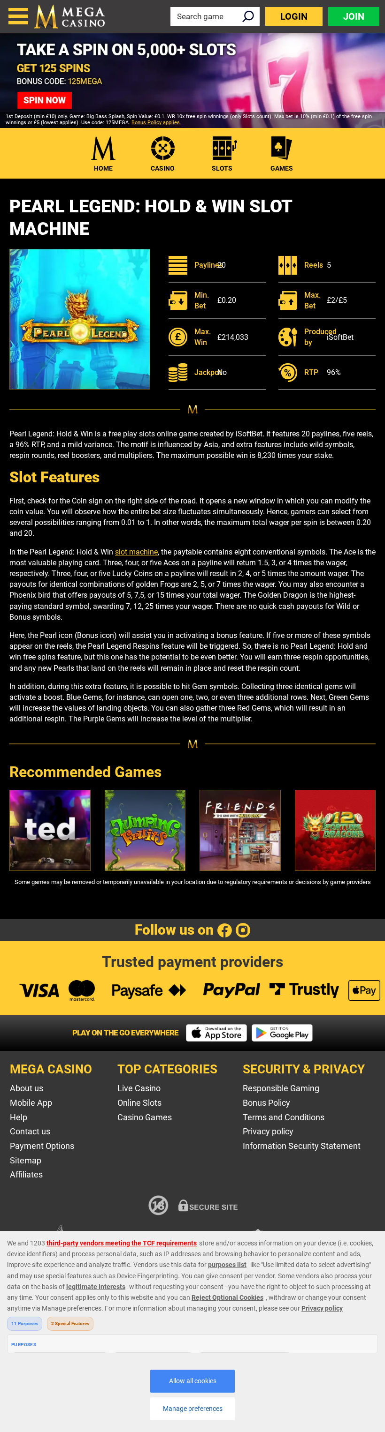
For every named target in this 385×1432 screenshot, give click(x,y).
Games (281, 168)
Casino (163, 168)
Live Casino (139, 1088)
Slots (222, 168)
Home (103, 168)
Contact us (30, 1131)
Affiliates (26, 1174)
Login (294, 16)
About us (26, 1088)
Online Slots (139, 1103)
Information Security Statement (302, 1146)
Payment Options (42, 1146)
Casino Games (144, 1117)
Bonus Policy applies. (156, 123)
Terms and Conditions (283, 1117)
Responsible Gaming (281, 1088)
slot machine (136, 551)
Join (353, 16)
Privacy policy (268, 1131)
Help (18, 1117)
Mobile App (31, 1103)
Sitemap (25, 1160)
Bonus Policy (266, 1103)
